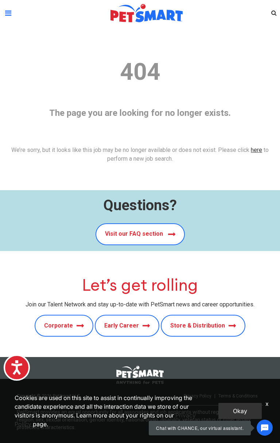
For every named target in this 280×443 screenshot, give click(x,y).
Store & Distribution (197, 325)
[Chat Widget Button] (265, 428)
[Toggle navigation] (8, 13)
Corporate (58, 325)
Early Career (121, 325)
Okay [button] (240, 411)
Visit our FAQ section (134, 233)
